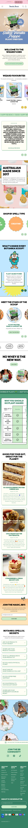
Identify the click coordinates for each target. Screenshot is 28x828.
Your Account (23, 785)
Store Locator (4, 774)
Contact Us (4, 772)
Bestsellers (13, 774)
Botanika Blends (8, 810)
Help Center (23, 791)
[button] (23, 6)
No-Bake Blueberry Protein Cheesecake (14, 488)
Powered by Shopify (17, 810)
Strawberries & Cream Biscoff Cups (14, 579)
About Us (3, 770)
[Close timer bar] (27, 0)
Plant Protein (14, 772)
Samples (13, 777)
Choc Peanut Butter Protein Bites (14, 534)
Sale (12, 782)
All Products (14, 770)
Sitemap (3, 791)
